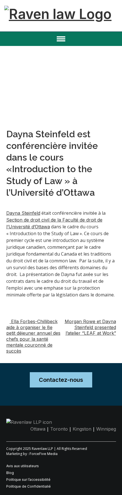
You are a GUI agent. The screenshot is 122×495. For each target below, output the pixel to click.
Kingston (82, 429)
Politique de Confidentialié (28, 486)
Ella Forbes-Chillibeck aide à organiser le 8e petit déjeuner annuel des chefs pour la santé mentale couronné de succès (33, 336)
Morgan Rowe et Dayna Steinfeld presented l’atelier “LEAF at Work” (90, 327)
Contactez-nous (61, 379)
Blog (10, 473)
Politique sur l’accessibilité (28, 479)
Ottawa (37, 429)
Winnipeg (106, 429)
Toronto (59, 429)
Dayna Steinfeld (23, 213)
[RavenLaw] (58, 8)
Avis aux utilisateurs (22, 466)
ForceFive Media (44, 454)
